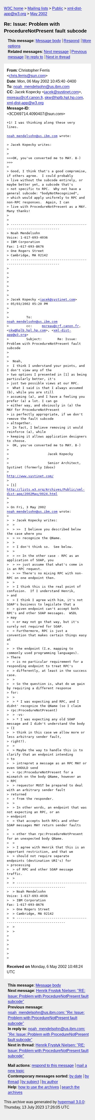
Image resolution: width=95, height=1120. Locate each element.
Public (57, 8)
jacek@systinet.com (61, 92)
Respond (71, 41)
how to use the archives (38, 1087)
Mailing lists (38, 8)
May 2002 (38, 14)
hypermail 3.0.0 (71, 1102)
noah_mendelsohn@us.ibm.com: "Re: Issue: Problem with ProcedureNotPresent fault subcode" (46, 1017)
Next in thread (58, 57)
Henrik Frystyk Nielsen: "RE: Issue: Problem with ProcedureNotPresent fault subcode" (48, 996)
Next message (56, 52)
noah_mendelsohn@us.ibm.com (41, 87)
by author (50, 1082)
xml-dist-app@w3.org (25, 103)
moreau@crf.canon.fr (25, 97)
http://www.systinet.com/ (30, 476)
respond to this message (53, 1065)
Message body (48, 41)
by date (75, 1076)
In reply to (34, 57)
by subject (30, 1082)
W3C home (13, 8)
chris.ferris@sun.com (27, 76)
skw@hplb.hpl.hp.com (64, 97)
